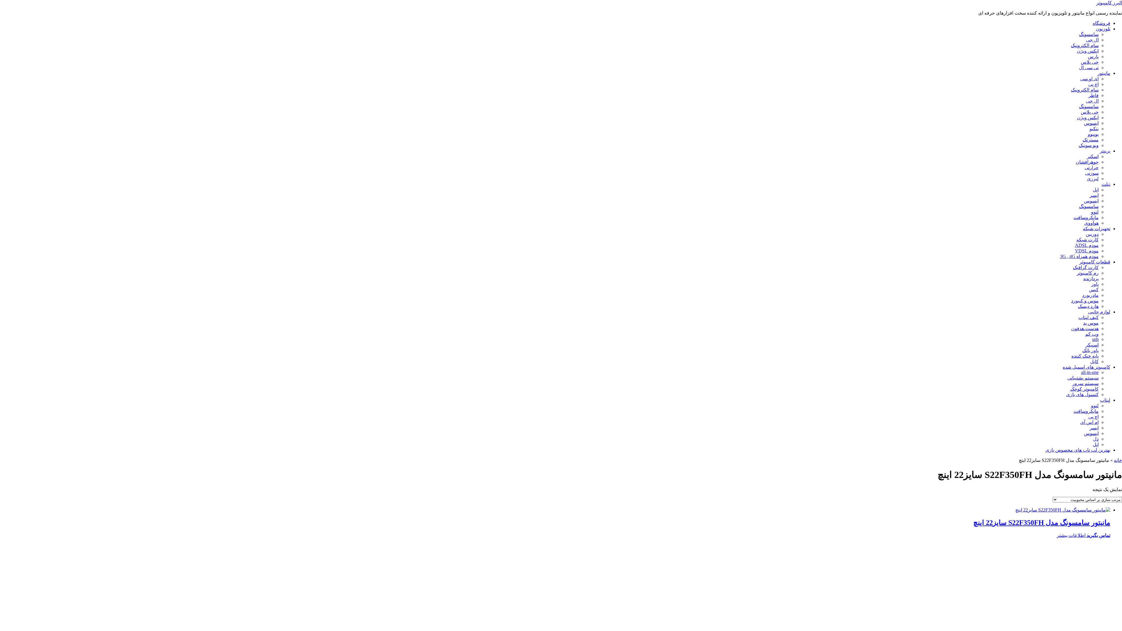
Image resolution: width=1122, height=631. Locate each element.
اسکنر (1093, 156)
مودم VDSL (1087, 250)
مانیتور (1103, 73)
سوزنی (1092, 173)
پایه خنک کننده (1085, 355)
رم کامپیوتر (1088, 273)
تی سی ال (1089, 67)
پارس (1093, 56)
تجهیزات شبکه (1096, 228)
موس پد (1091, 322)
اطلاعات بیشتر (1071, 535)
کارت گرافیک (1086, 267)
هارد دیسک (1088, 306)
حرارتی (1092, 167)
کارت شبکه (1087, 239)
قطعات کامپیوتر (1094, 261)
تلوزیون (1103, 28)
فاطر (1093, 95)
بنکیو (1094, 128)
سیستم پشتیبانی (1083, 377)
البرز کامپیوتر (1109, 2)
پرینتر (1105, 150)
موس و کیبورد (1085, 300)
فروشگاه (1101, 23)
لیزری (1093, 178)
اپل (1096, 189)
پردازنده (1091, 278)
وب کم (1092, 334)
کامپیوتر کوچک (1084, 388)
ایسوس (1091, 123)
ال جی (1092, 39)
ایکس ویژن (1088, 50)
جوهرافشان (1087, 162)
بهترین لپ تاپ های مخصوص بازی (1077, 450)
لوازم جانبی (1099, 311)
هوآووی (1091, 223)
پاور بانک (1090, 350)
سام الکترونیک (1085, 45)
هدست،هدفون (1085, 328)
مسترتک (1091, 139)
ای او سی (1089, 78)
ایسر (1094, 195)
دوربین (1092, 234)
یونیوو (1093, 134)
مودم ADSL (1087, 245)
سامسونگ (1089, 34)
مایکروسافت (1086, 217)
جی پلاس (1090, 62)
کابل (1094, 361)
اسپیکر (1092, 344)
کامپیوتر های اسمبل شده (1086, 367)
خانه (1118, 460)
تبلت (1106, 184)
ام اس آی (1089, 422)
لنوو (1095, 211)
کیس (1094, 289)
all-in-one (1090, 372)
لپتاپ (1105, 400)
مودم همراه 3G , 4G (1079, 256)
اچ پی (1093, 84)
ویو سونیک (1089, 145)
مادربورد (1090, 295)
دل (1096, 438)
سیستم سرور (1085, 383)
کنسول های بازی (1082, 394)
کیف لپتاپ (1088, 317)
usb (1095, 339)
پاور (1095, 284)
